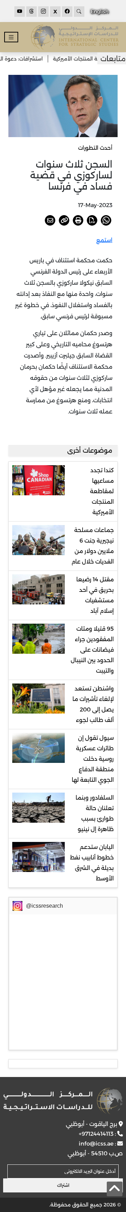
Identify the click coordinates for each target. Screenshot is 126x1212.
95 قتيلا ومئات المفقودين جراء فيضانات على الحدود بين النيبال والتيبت (92, 649)
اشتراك (63, 1185)
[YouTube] (19, 11)
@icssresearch (44, 906)
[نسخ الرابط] (64, 220)
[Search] (79, 11)
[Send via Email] (50, 220)
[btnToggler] (11, 37)
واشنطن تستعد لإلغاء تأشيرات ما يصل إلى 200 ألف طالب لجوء (93, 704)
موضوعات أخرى (89, 450)
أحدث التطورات (95, 147)
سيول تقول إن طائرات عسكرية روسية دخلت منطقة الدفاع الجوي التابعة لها (93, 759)
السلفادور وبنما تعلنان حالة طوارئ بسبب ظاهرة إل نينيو (95, 813)
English (99, 11)
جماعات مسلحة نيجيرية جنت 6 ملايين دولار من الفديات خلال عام (92, 546)
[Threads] (31, 11)
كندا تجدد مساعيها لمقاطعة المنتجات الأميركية (102, 491)
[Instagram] (43, 11)
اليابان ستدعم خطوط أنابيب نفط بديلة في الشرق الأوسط (92, 863)
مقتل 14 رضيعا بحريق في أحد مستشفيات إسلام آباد (95, 595)
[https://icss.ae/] (63, 1100)
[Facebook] (67, 11)
